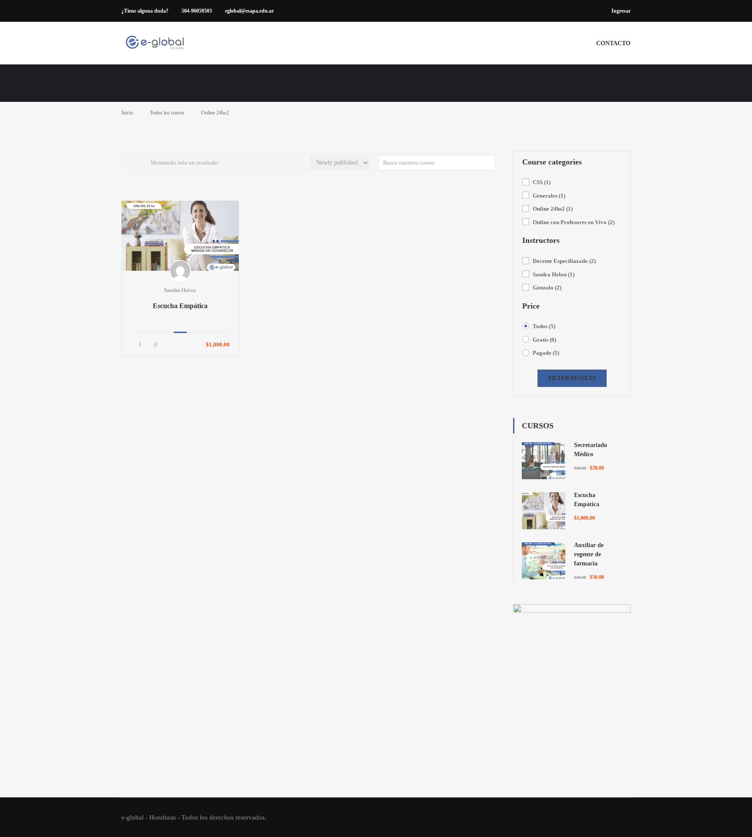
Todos (544, 326)
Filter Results (572, 378)
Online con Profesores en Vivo (573, 222)
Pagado (546, 353)
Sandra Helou (553, 274)
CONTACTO (613, 43)
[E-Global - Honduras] (154, 47)
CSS (542, 182)
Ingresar (621, 11)
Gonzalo (547, 287)
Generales (549, 195)
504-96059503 (196, 11)
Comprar (180, 235)
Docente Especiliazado (564, 261)
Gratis (544, 339)
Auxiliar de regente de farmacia (589, 554)
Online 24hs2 (553, 208)
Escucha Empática (180, 305)
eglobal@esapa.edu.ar (249, 11)
